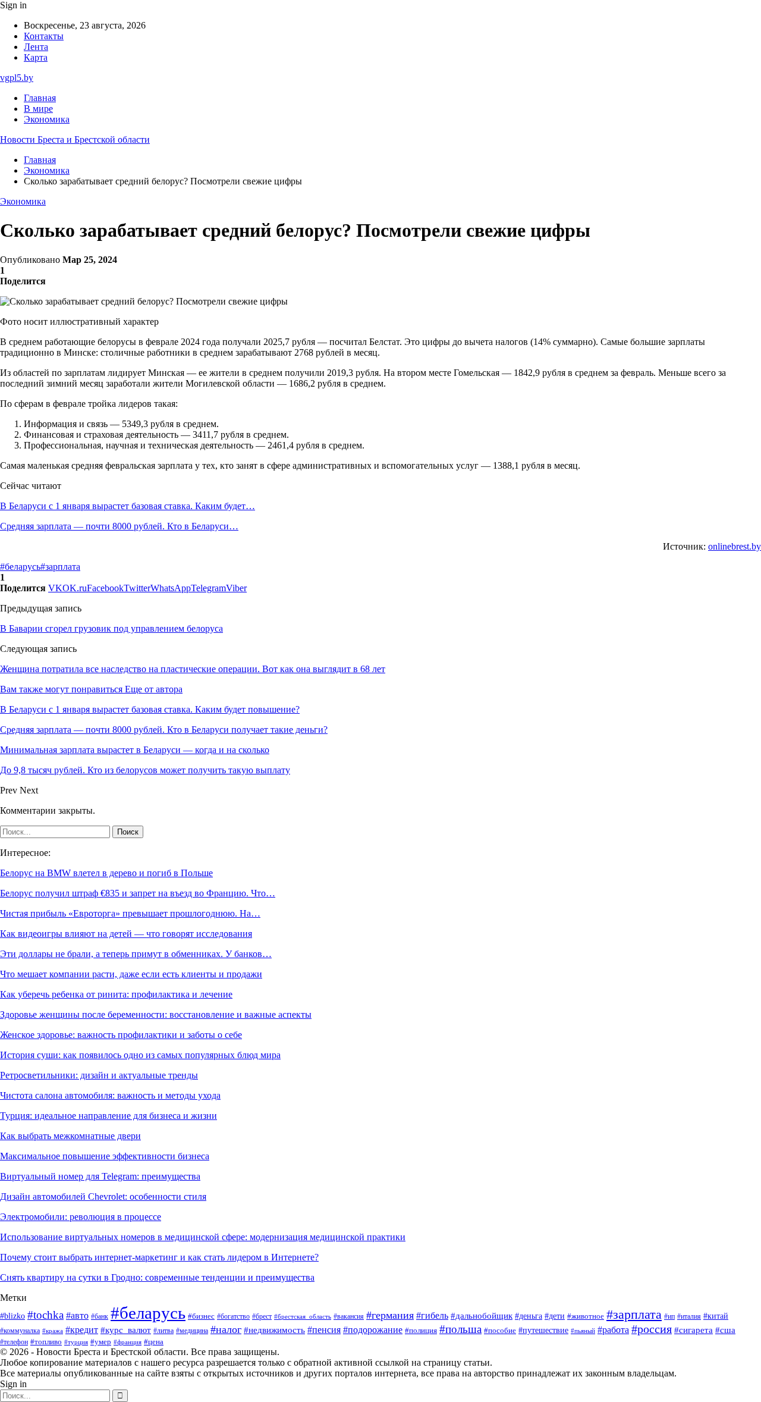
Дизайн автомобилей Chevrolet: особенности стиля (103, 1196)
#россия (651, 1329)
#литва (163, 1330)
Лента (36, 47)
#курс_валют (125, 1330)
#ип (669, 1317)
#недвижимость (274, 1330)
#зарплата (60, 567)
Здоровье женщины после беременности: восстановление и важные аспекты (156, 1014)
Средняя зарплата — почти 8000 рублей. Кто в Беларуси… (119, 526)
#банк (99, 1316)
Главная (40, 98)
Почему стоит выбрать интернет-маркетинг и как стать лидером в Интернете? (159, 1257)
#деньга (528, 1316)
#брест (262, 1317)
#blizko (12, 1316)
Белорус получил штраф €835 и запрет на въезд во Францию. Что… (137, 893)
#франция (127, 1341)
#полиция (421, 1330)
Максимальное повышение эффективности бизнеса (104, 1156)
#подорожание (372, 1329)
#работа (613, 1330)
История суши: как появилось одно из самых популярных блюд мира (140, 1055)
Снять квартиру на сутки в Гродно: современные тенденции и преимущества (157, 1277)
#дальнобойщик (481, 1316)
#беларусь (20, 567)
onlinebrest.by (734, 546)
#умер (100, 1341)
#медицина (192, 1330)
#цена (153, 1342)
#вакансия (349, 1316)
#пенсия (324, 1329)
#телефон (14, 1342)
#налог (225, 1329)
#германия (390, 1315)
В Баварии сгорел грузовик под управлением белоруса (111, 628)
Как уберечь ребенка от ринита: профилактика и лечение (116, 994)
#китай (715, 1316)
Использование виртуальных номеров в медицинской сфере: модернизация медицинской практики (202, 1237)
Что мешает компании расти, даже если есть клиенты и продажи (131, 974)
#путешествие (543, 1330)
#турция (76, 1341)
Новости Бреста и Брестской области (75, 139)
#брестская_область (302, 1316)
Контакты (44, 36)
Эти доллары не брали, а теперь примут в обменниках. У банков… (136, 954)
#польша (460, 1329)
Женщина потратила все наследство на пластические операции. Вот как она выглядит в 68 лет (192, 669)
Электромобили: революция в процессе (80, 1217)
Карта (36, 57)
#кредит (81, 1330)
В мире (38, 108)
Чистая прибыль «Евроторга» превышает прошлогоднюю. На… (130, 913)
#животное (585, 1316)
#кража (52, 1331)
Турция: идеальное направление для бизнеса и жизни (108, 1116)
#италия (689, 1316)
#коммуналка (20, 1331)
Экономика (47, 119)
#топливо (46, 1341)
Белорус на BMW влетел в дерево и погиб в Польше (106, 873)
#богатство (233, 1316)
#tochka (45, 1315)
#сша (725, 1330)
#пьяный (583, 1330)
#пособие (500, 1330)
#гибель (432, 1315)
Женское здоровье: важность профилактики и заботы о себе (121, 1035)
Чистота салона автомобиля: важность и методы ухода (110, 1095)
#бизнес (201, 1316)
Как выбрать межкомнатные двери (70, 1136)
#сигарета (693, 1330)
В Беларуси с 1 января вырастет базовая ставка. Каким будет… (127, 506)
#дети (555, 1316)
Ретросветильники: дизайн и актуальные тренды (99, 1075)
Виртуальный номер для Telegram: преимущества (100, 1176)
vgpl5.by (16, 78)
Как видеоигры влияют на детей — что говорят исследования (126, 934)
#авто (77, 1315)
